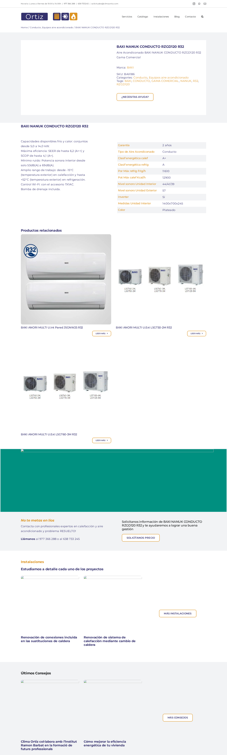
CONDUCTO (141, 81)
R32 (195, 81)
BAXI (130, 67)
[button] (202, 17)
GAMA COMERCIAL (165, 81)
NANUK (185, 81)
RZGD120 (123, 84)
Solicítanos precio (141, 537)
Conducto (140, 77)
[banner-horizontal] (117, 450)
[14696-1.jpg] (67, 77)
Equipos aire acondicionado (169, 77)
